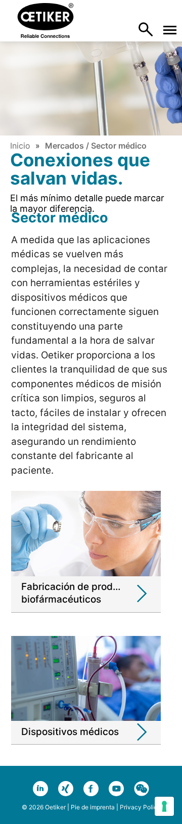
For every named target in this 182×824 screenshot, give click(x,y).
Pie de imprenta (93, 807)
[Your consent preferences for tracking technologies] (164, 806)
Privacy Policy (140, 807)
